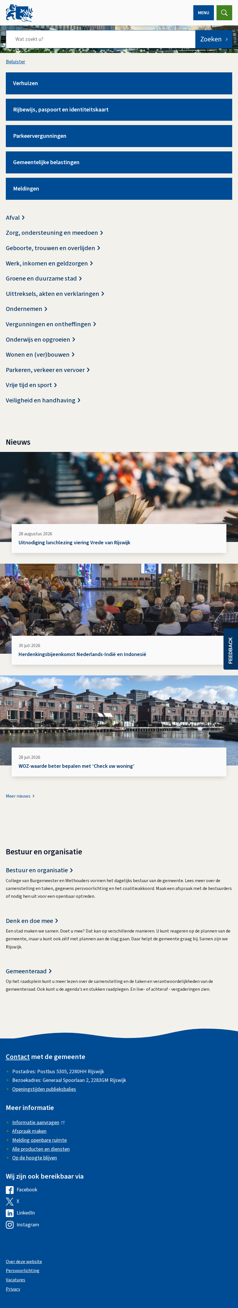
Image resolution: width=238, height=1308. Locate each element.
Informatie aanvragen (37, 1122)
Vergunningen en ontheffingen (48, 324)
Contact (18, 1057)
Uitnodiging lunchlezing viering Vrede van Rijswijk (74, 542)
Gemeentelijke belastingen (46, 162)
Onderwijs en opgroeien (38, 340)
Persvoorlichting (22, 1270)
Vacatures (15, 1280)
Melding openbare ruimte (39, 1140)
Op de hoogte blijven (34, 1158)
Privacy (13, 1289)
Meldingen (26, 189)
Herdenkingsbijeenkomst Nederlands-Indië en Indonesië (82, 654)
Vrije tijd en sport (29, 385)
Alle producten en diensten (41, 1149)
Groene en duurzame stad (41, 278)
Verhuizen (25, 83)
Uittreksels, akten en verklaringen (52, 294)
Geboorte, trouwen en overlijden (50, 248)
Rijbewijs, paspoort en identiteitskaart (61, 110)
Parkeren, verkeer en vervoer (45, 370)
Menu (203, 13)
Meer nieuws (18, 796)
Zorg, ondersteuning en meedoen (52, 233)
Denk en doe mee (29, 921)
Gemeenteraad (26, 971)
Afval (13, 218)
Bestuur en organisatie (37, 870)
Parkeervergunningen (39, 136)
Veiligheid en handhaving (40, 400)
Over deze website (24, 1261)
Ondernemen (24, 309)
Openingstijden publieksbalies (44, 1089)
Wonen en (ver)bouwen (38, 355)
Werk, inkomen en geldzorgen (47, 263)
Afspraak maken (29, 1131)
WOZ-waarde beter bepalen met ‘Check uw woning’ (76, 766)
